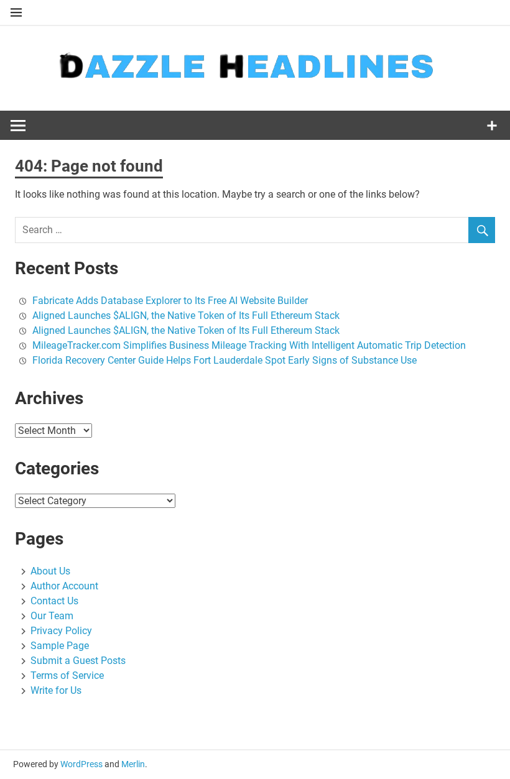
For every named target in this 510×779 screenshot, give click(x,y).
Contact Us (54, 601)
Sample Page (59, 646)
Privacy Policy (61, 631)
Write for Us (55, 690)
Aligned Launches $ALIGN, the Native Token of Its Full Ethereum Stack (186, 315)
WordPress (81, 764)
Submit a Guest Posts (78, 660)
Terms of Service (67, 675)
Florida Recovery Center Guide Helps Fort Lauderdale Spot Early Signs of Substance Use (224, 360)
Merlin (133, 764)
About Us (50, 571)
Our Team (51, 616)
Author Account (64, 586)
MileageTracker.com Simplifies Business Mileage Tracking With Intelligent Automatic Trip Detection (249, 345)
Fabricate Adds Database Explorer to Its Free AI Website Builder (170, 301)
